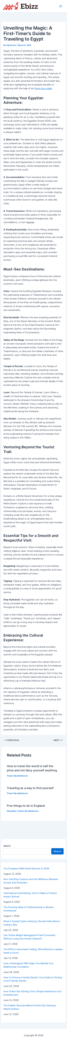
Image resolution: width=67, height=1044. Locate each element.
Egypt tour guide (43, 88)
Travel (10, 776)
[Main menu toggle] (60, 6)
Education (12, 811)
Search (7, 845)
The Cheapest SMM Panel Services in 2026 (26, 868)
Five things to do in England (26, 805)
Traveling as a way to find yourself (30, 788)
